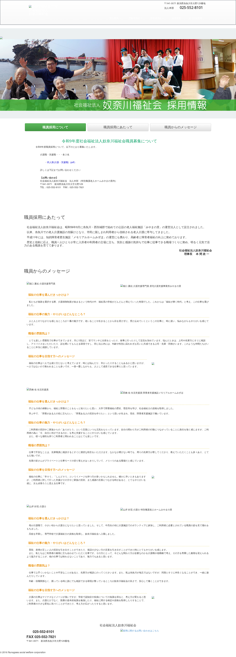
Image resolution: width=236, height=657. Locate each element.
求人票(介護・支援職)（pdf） (61, 162)
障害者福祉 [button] (156, 18)
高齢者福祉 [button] (134, 18)
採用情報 (176, 18)
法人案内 (114, 18)
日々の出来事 (195, 18)
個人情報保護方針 (9, 649)
